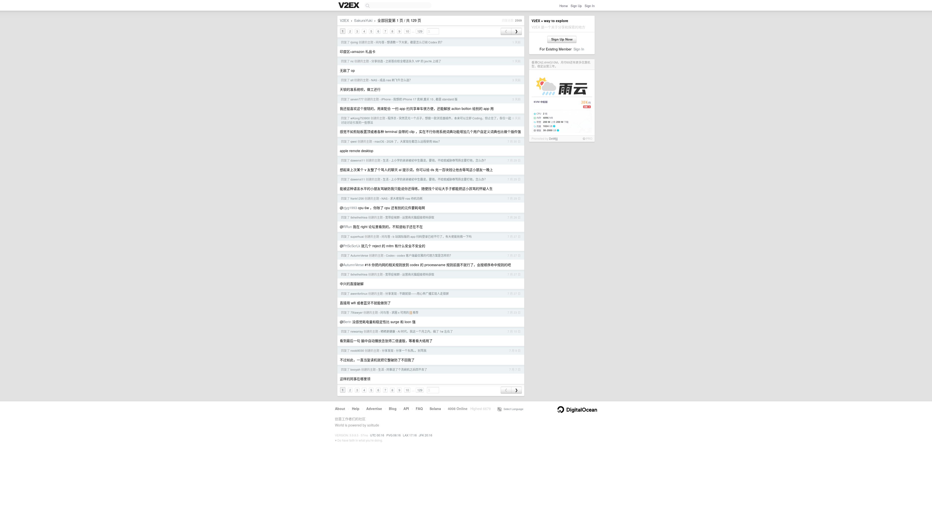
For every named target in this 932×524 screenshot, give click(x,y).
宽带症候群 (392, 217)
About (340, 408)
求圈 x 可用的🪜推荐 (404, 312)
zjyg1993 (350, 207)
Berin (347, 321)
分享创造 (377, 61)
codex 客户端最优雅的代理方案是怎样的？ (424, 255)
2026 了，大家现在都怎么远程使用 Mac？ (414, 141)
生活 (386, 160)
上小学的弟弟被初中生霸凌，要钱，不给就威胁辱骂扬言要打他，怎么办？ (439, 160)
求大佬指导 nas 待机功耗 (406, 198)
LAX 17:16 (410, 435)
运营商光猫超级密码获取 (418, 217)
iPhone (386, 99)
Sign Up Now (562, 39)
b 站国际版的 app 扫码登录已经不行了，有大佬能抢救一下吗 (432, 236)
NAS (374, 80)
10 (407, 31)
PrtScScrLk (351, 245)
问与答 (380, 42)
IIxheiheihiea (358, 217)
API (406, 408)
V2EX (344, 20)
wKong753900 (360, 118)
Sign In (590, 5)
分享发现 (391, 293)
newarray (356, 331)
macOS (379, 141)
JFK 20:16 (425, 435)
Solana (435, 408)
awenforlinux (358, 293)
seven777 (357, 99)
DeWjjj (553, 138)
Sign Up (576, 5)
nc (352, 61)
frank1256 (357, 198)
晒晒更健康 (388, 331)
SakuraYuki (363, 20)
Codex (390, 255)
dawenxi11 (357, 160)
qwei (353, 141)
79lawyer (356, 312)
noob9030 (357, 350)
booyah (355, 369)
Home (563, 5)
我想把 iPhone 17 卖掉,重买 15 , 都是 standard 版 (425, 99)
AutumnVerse (359, 255)
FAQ (419, 408)
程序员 (392, 118)
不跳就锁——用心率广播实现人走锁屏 (424, 293)
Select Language (512, 409)
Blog (393, 408)
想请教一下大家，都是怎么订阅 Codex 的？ (415, 42)
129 (419, 31)
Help (355, 408)
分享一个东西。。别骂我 (411, 350)
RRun (347, 226)
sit (351, 80)
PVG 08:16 (393, 435)
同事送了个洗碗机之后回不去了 (406, 369)
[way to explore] (349, 5)
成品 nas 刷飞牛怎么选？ (396, 80)
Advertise (374, 408)
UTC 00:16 (377, 435)
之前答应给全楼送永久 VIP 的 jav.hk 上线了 (413, 61)
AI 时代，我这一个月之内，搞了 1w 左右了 (425, 331)
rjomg (354, 42)
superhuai (357, 236)
